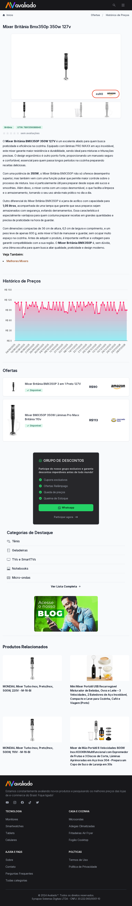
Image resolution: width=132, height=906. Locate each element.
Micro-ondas (21, 577)
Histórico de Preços (117, 15)
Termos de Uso (78, 860)
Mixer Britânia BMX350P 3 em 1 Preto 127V (53, 384)
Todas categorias (16, 880)
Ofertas (95, 15)
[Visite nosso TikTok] (30, 802)
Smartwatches (15, 826)
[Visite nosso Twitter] (37, 802)
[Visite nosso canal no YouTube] (7, 802)
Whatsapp (67, 507)
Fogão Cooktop (78, 840)
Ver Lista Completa (64, 586)
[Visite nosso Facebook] (22, 802)
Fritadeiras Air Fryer (81, 833)
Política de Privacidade (83, 866)
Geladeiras (20, 550)
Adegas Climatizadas (82, 826)
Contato (11, 866)
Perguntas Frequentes (19, 873)
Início (10, 15)
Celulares (11, 840)
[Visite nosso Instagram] (14, 802)
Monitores (12, 819)
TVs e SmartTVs (24, 559)
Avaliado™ (53, 895)
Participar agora (63, 517)
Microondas (76, 819)
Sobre (9, 860)
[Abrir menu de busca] (114, 5)
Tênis (16, 541)
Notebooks (20, 568)
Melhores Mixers (17, 261)
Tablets (10, 833)
